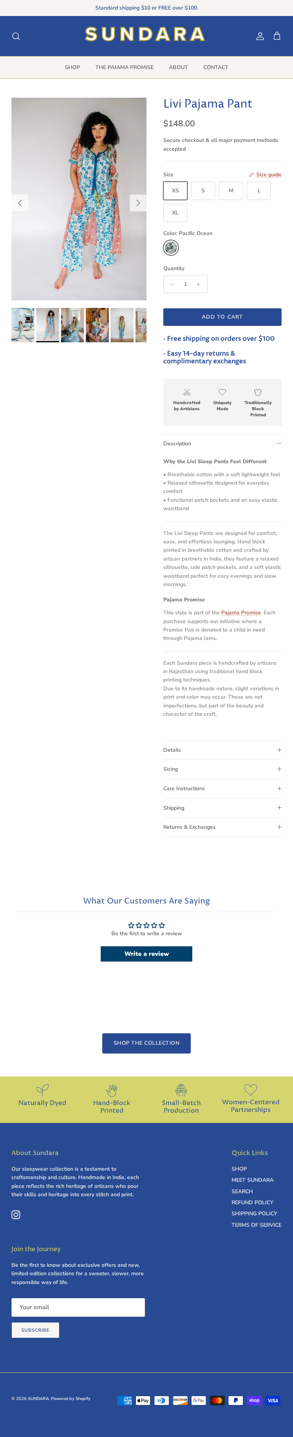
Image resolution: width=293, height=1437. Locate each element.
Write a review (146, 954)
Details (172, 750)
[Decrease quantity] (170, 284)
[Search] (16, 36)
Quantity (173, 268)
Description (177, 443)
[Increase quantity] (200, 284)
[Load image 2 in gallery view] (78, 199)
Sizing (170, 769)
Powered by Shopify (70, 1399)
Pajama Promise (241, 612)
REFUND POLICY (252, 1202)
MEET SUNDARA (253, 1180)
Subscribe (35, 1330)
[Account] (259, 36)
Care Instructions (184, 788)
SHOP (72, 67)
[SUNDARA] (147, 36)
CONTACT (216, 67)
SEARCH (242, 1191)
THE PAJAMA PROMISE (124, 67)
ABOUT (178, 67)
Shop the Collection (147, 1043)
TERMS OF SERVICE (257, 1225)
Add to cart (222, 317)
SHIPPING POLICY (254, 1213)
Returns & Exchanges (189, 827)
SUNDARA (38, 1399)
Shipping (173, 808)
